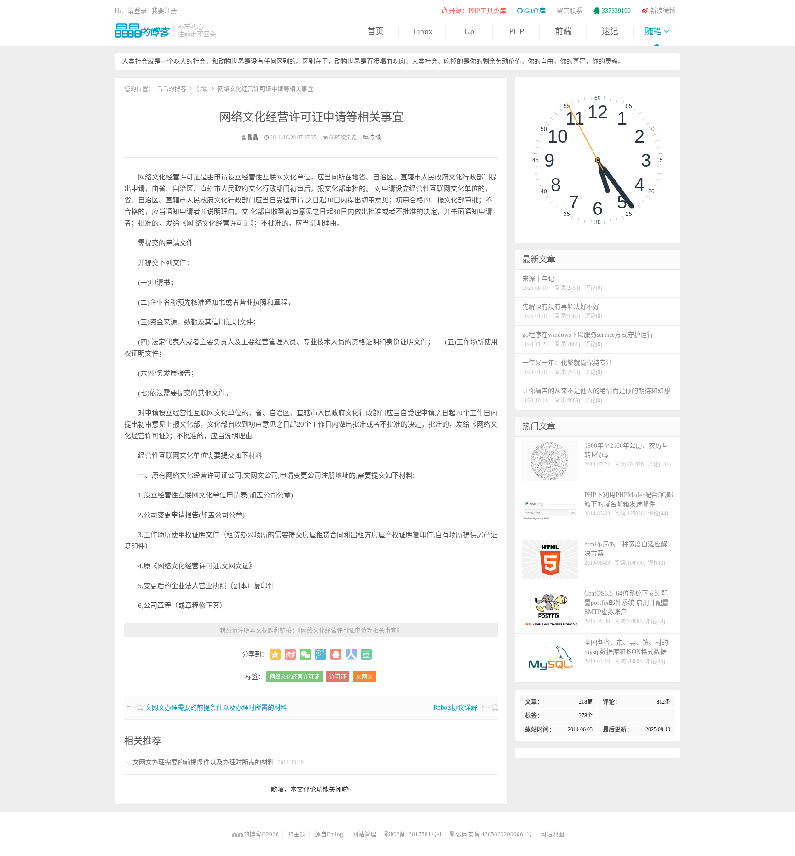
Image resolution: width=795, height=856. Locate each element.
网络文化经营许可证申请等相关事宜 (311, 117)
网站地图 (552, 834)
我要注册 (164, 10)
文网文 (364, 677)
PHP (516, 31)
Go (469, 31)
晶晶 (252, 137)
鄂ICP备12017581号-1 (413, 834)
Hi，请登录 (131, 10)
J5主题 (296, 834)
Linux (422, 31)
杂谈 (202, 88)
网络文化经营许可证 (294, 677)
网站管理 (364, 834)
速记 (610, 31)
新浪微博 (662, 10)
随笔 (654, 31)
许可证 (337, 677)
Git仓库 (534, 10)
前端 (563, 31)
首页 (375, 31)
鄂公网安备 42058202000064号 (491, 834)
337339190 (615, 10)
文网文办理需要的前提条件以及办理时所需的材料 (216, 707)
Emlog (335, 834)
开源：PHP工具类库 (476, 10)
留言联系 (569, 10)
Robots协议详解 (455, 707)
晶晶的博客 (142, 30)
